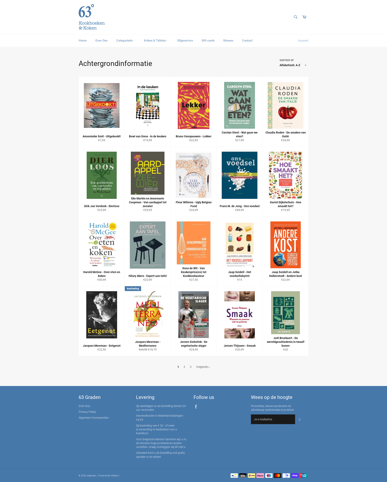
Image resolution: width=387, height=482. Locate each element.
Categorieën (124, 40)
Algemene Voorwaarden (94, 417)
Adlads (115, 475)
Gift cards (208, 40)
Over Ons (101, 40)
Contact (247, 40)
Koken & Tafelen (155, 40)
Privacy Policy (87, 411)
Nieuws (228, 40)
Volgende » (203, 366)
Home (83, 40)
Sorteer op (287, 60)
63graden (91, 475)
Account (303, 40)
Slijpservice (185, 40)
